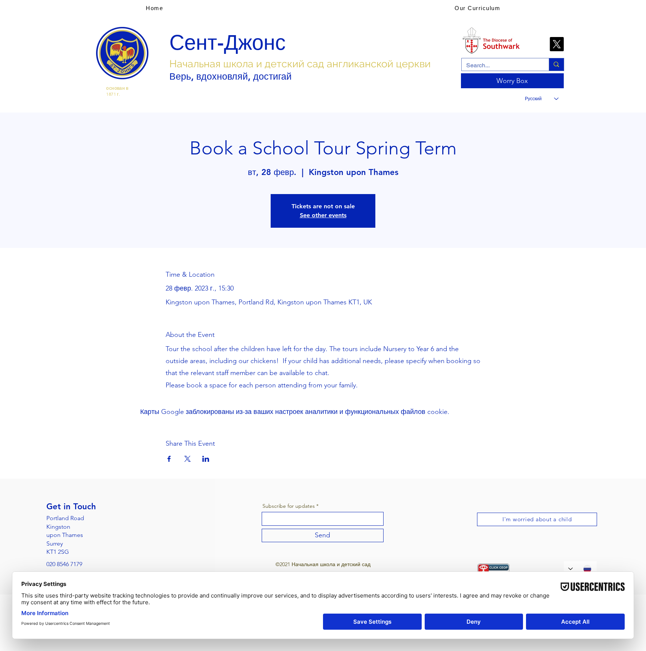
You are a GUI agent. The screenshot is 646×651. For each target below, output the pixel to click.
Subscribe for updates (288, 506)
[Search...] (556, 64)
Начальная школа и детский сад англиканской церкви (300, 64)
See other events (323, 215)
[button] (477, 8)
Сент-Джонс (227, 42)
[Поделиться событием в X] (187, 459)
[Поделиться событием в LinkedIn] (205, 459)
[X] (557, 44)
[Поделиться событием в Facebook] (169, 459)
